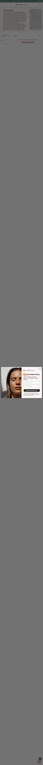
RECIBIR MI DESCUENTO (31, 390)
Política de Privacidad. (29, 395)
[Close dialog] (40, 368)
